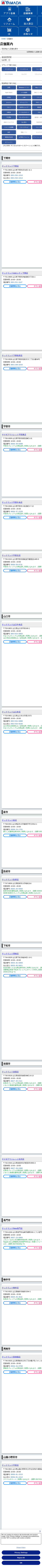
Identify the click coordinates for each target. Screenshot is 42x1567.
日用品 (9, 97)
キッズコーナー (23, 117)
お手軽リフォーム (24, 137)
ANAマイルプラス (9, 122)
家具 (9, 132)
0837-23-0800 (17, 1237)
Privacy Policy (21, 1547)
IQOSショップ (24, 107)
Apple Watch (8, 92)
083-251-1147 (17, 282)
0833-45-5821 (17, 965)
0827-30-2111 (16, 1081)
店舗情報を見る (15, 182)
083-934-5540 (17, 724)
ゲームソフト (24, 102)
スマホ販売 (24, 92)
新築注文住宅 (9, 137)
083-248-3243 (17, 365)
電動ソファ (24, 132)
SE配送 (9, 112)
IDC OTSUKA (9, 74)
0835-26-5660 (17, 889)
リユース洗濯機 (8, 127)
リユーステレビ (23, 127)
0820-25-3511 (17, 1297)
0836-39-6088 (17, 444)
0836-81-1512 (17, 1477)
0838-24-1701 (17, 829)
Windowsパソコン (24, 87)
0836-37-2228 (17, 511)
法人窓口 (24, 122)
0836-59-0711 (17, 564)
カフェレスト (9, 142)
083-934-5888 (17, 721)
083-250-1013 (17, 178)
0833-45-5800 (17, 963)
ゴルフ (9, 107)
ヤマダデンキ (9, 69)
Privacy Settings (21, 1552)
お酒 (24, 97)
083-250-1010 (17, 175)
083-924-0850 (17, 634)
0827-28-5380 (17, 1168)
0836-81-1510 (17, 1474)
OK (21, 1563)
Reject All (21, 1558)
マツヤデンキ (24, 69)
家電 (9, 87)
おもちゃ (8, 102)
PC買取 (9, 117)
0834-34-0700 (17, 1366)
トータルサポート (24, 112)
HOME (3, 39)
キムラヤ (24, 74)
